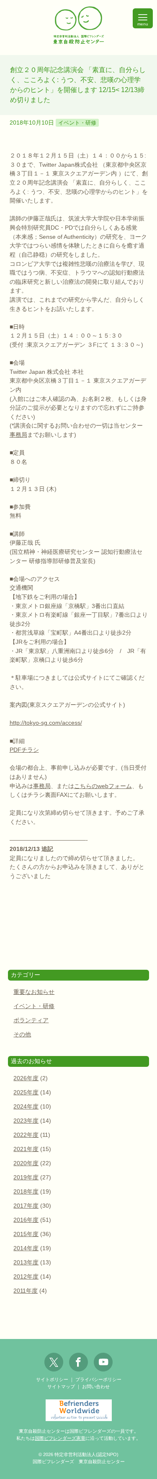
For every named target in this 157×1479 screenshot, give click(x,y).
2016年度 (26, 1220)
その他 (22, 1034)
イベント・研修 (77, 123)
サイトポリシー (52, 1379)
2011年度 (25, 1291)
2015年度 (26, 1234)
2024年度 (26, 1107)
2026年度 (26, 1078)
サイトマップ (61, 1386)
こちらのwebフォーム (103, 786)
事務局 (18, 434)
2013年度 (26, 1262)
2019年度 (26, 1177)
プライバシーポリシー (98, 1379)
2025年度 (26, 1092)
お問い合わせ (96, 1386)
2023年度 (26, 1121)
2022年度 (26, 1135)
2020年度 (26, 1163)
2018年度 (26, 1192)
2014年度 (26, 1248)
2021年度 (26, 1149)
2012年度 (26, 1277)
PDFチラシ (24, 749)
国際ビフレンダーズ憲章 (60, 1438)
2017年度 (26, 1206)
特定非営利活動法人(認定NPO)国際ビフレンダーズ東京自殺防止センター (79, 25)
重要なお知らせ (33, 992)
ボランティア (31, 1020)
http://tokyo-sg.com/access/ (46, 722)
